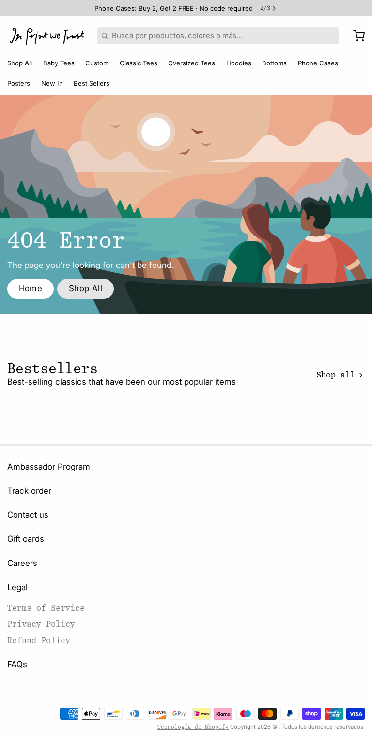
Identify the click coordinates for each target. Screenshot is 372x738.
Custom (96, 63)
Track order (29, 491)
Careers (22, 563)
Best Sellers (91, 83)
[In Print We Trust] (47, 36)
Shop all (335, 375)
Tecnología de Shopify (193, 727)
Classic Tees (138, 63)
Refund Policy (38, 640)
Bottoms (274, 63)
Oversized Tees (191, 63)
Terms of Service (46, 608)
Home (31, 288)
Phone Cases (318, 63)
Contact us (27, 514)
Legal (17, 587)
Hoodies (238, 63)
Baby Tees (59, 63)
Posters (18, 83)
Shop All (19, 63)
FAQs (17, 664)
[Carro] (355, 36)
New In (52, 83)
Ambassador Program (48, 466)
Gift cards (25, 539)
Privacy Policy (41, 624)
